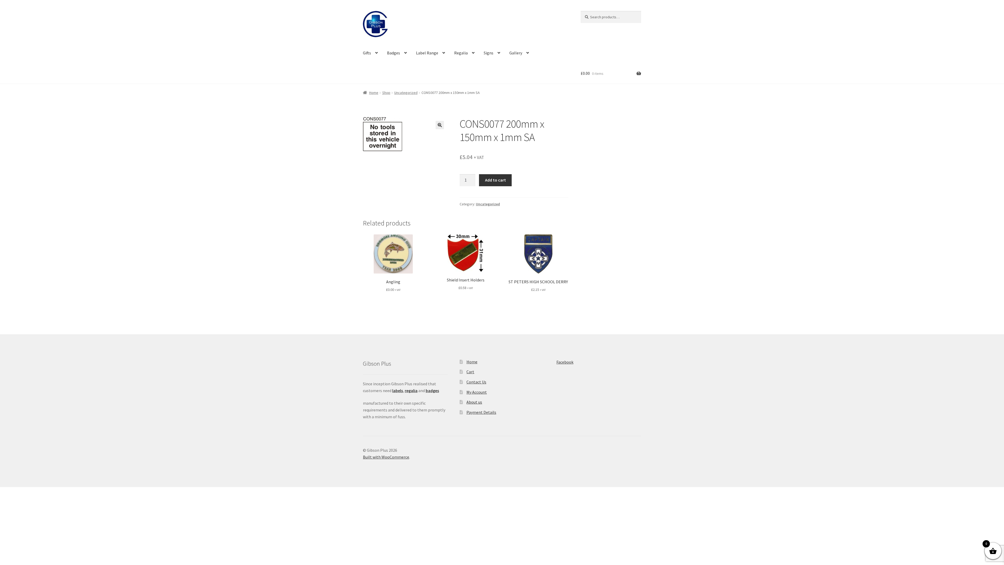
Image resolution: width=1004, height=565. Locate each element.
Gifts (367, 52)
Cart (470, 371)
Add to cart (495, 180)
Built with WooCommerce (386, 457)
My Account (476, 392)
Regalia (461, 52)
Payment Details (481, 412)
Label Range (427, 52)
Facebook (564, 362)
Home (373, 92)
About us (474, 402)
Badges (393, 52)
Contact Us (476, 382)
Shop (386, 92)
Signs (488, 52)
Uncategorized (406, 92)
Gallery (515, 52)
